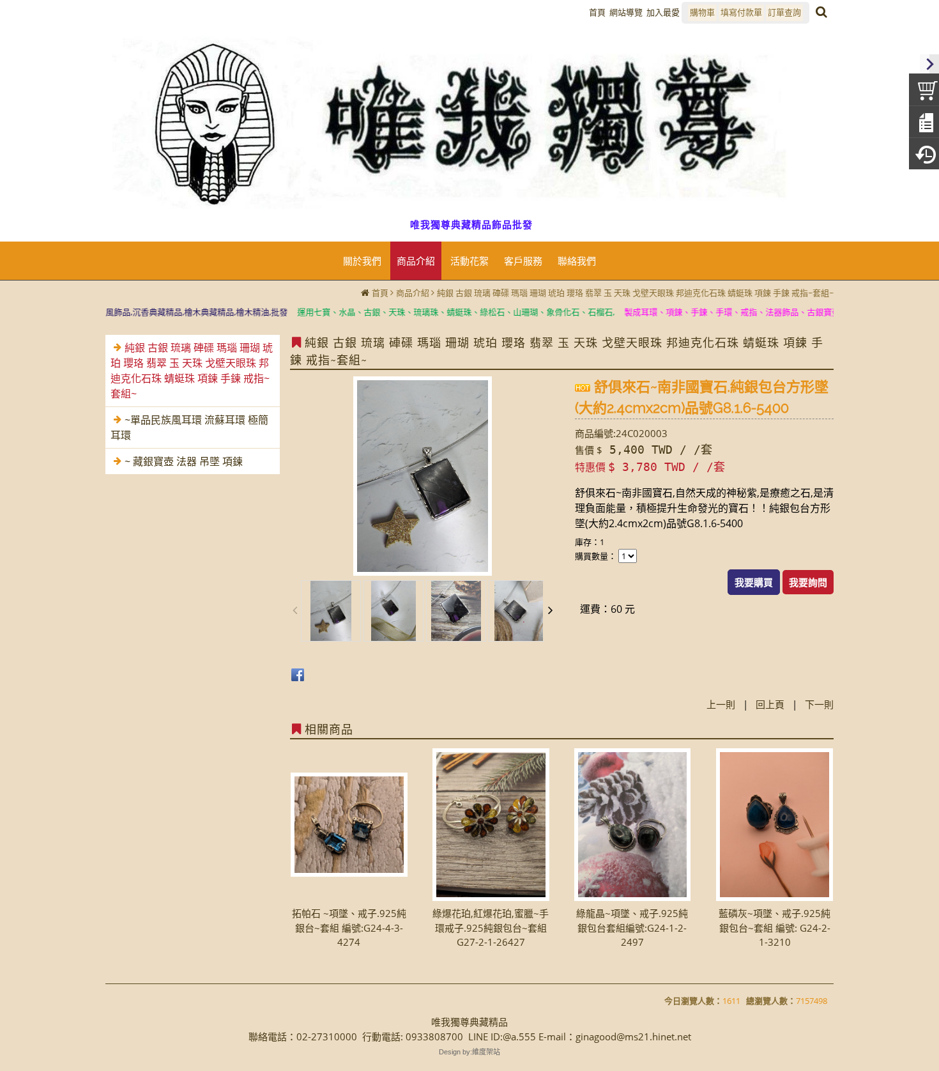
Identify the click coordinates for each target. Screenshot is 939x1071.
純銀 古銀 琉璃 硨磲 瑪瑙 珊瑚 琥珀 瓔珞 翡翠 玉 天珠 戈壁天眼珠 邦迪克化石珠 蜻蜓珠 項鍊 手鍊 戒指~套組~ (635, 292)
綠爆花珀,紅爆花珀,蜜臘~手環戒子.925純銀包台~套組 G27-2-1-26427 (490, 927)
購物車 (702, 12)
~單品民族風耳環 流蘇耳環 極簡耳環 (189, 427)
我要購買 (754, 582)
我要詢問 (808, 582)
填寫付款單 (741, 12)
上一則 (720, 704)
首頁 (380, 292)
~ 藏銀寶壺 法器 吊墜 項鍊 (184, 461)
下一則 (819, 704)
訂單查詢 (784, 12)
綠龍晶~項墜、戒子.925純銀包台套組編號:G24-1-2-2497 (632, 927)
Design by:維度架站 (469, 1052)
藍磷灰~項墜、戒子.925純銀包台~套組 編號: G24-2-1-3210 (774, 927)
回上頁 (770, 704)
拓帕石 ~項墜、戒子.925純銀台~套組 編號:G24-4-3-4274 (349, 927)
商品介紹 (412, 292)
